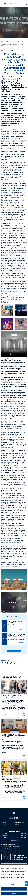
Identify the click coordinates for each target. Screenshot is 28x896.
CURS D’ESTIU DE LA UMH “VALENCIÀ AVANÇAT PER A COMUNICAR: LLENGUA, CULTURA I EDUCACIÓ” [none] (16, 635)
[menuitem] (7, 822)
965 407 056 (23, 835)
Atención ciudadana (19, 822)
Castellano (20, 1)
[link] (10, 3)
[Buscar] (26, 4)
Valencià (25, 1)
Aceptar (14, 893)
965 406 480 (23, 837)
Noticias (8, 41)
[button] (2, 3)
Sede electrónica (18, 826)
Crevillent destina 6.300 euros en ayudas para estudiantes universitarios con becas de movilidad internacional (14, 778)
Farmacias (17, 824)
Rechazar (14, 888)
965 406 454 (23, 833)
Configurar (14, 884)
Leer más (24, 715)
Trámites (4, 822)
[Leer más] (24, 713)
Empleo (4, 824)
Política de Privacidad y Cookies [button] (8, 878)
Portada (3, 41)
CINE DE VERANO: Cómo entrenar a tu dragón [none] (16, 622)
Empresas (4, 826)
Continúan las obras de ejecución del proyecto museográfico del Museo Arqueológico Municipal (11, 697)
